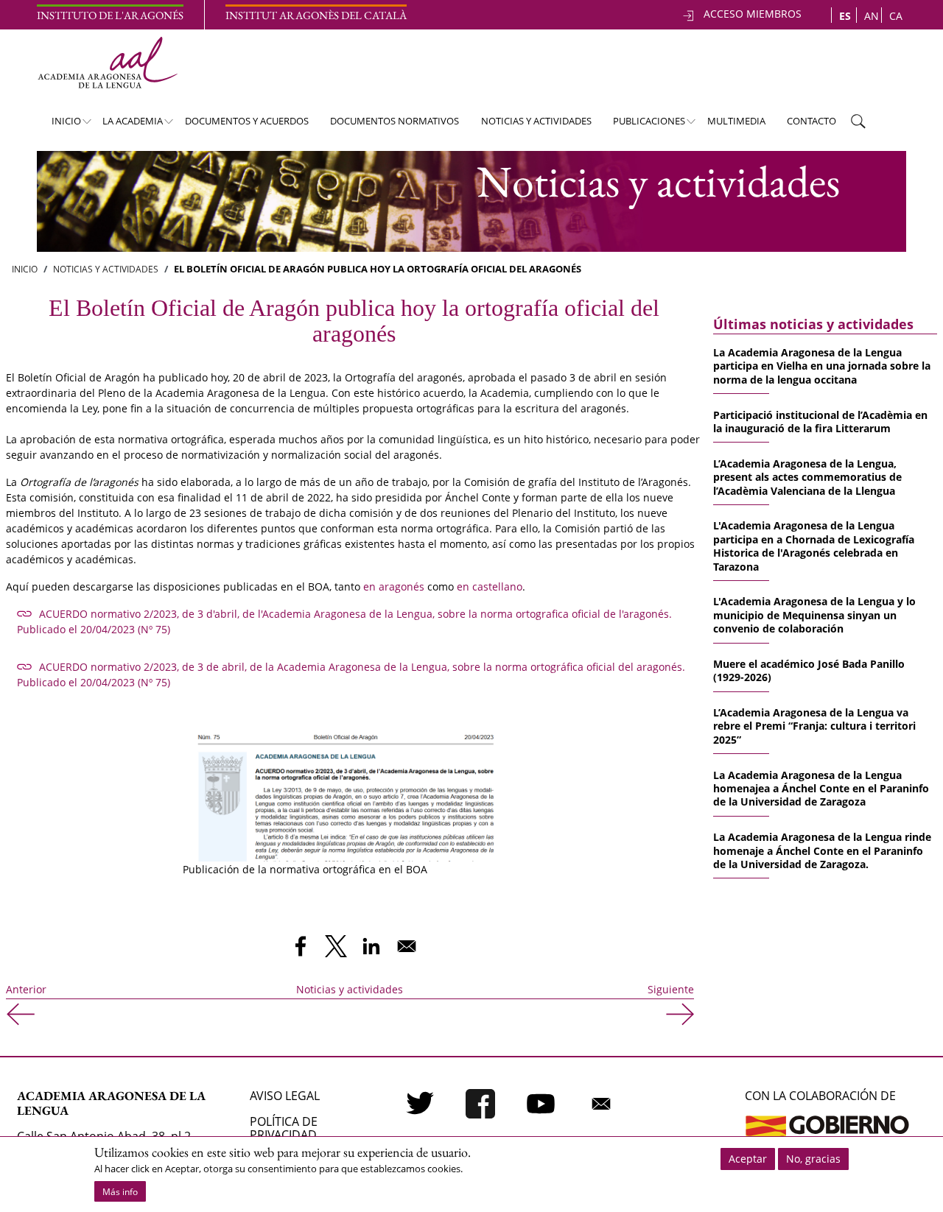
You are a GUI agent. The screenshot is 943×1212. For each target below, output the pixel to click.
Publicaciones (642, 124)
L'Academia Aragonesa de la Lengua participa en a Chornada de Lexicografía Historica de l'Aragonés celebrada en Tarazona (813, 545)
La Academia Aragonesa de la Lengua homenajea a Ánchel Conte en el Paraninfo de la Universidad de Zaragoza (821, 788)
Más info (120, 1191)
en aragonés (393, 586)
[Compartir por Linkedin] (371, 946)
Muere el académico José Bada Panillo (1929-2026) (809, 670)
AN (871, 16)
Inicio (59, 124)
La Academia (126, 124)
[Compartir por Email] (406, 946)
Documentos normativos (394, 120)
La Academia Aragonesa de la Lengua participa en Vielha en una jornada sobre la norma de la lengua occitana (821, 366)
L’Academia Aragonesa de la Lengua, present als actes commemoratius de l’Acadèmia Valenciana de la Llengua (807, 477)
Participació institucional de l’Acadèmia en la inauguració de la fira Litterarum (820, 421)
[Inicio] (107, 62)
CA (895, 16)
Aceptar (748, 1159)
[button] (348, 785)
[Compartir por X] (336, 946)
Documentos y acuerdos (247, 120)
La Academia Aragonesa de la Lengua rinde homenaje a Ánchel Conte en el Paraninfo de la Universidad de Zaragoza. (822, 850)
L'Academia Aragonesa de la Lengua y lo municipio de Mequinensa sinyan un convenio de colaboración (814, 614)
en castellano (489, 586)
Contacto (811, 120)
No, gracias (813, 1159)
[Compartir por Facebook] (300, 946)
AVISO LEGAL (285, 1096)
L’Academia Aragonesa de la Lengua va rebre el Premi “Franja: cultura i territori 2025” (814, 726)
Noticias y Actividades (105, 269)
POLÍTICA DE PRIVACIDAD (284, 1128)
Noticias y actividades (536, 120)
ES (845, 16)
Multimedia (736, 120)
